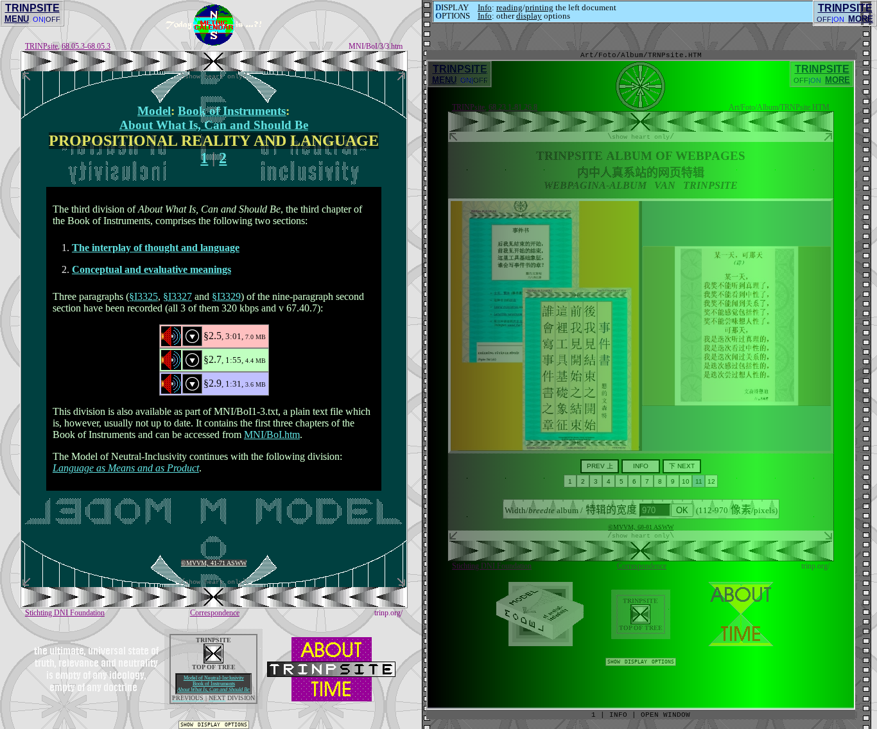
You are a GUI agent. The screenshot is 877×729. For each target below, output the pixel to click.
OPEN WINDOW (665, 715)
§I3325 (143, 296)
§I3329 (226, 296)
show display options (213, 724)
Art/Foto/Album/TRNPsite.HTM (641, 55)
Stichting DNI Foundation (65, 612)
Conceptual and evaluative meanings (151, 269)
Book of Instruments (232, 111)
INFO (618, 715)
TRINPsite (41, 46)
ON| (39, 19)
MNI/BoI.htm (272, 434)
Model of (214, 678)
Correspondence (214, 612)
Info (485, 7)
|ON (837, 19)
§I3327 (177, 296)
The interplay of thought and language (155, 247)
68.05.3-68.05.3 (86, 46)
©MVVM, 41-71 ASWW (214, 563)
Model (154, 111)
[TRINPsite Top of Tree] (213, 67)
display (529, 16)
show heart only (213, 76)
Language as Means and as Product (126, 467)
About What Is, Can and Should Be (213, 689)
